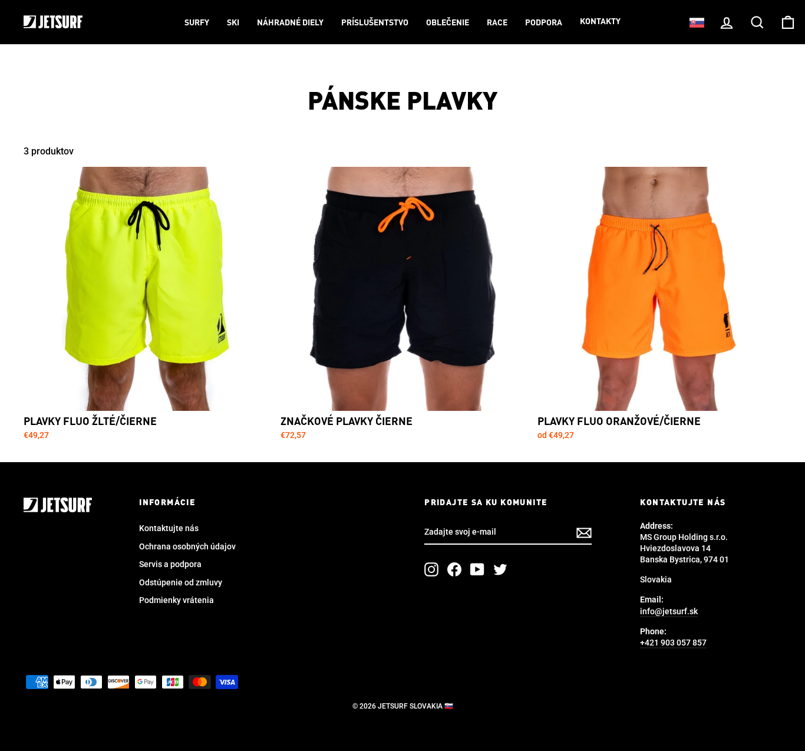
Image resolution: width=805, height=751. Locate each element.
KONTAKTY (600, 22)
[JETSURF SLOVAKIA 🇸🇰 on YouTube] (477, 569)
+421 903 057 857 (673, 642)
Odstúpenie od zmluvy (180, 582)
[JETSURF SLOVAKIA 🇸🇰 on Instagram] (431, 569)
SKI (233, 23)
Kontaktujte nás (169, 528)
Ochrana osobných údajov (187, 546)
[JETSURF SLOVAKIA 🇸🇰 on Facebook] (454, 569)
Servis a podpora (170, 564)
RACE (497, 23)
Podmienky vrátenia (176, 600)
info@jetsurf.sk (669, 611)
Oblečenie (447, 23)
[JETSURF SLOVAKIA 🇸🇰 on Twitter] (500, 569)
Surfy (196, 23)
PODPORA (543, 23)
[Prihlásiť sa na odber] (584, 533)
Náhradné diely (290, 23)
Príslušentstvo (374, 23)
